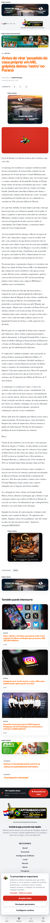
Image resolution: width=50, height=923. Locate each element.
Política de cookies (25, 893)
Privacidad (13, 893)
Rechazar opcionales (25, 904)
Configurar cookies (25, 910)
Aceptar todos (25, 898)
